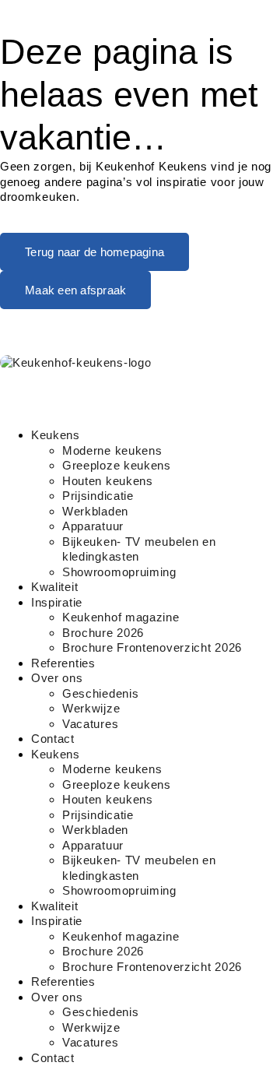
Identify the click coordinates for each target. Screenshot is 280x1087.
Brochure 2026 (103, 632)
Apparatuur (93, 526)
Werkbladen (95, 511)
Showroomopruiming (119, 572)
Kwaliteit (54, 586)
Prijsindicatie (98, 495)
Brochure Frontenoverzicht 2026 (152, 647)
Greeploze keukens (116, 465)
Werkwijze (91, 708)
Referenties (63, 663)
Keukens (55, 434)
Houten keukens (107, 480)
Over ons (57, 677)
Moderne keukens (112, 450)
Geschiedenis (100, 693)
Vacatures (90, 723)
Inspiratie (56, 602)
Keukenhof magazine (121, 617)
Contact (53, 738)
